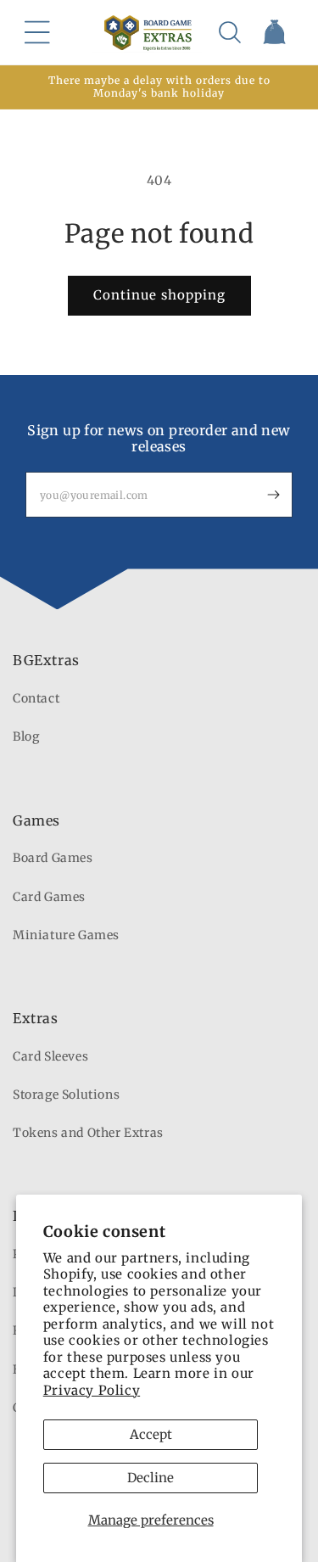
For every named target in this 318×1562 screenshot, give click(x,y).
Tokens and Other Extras (88, 1132)
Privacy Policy (91, 1390)
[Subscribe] (273, 495)
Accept (151, 1434)
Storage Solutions (66, 1094)
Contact (36, 698)
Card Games (49, 896)
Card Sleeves (50, 1056)
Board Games (53, 857)
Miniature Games (66, 935)
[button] (37, 32)
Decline (150, 1478)
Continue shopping (159, 295)
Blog (26, 736)
